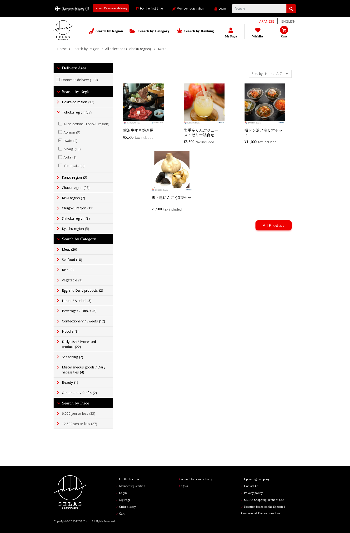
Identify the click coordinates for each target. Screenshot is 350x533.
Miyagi (72, 149)
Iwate (70, 140)
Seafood (72, 259)
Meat (69, 249)
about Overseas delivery (111, 8)
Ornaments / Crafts (79, 392)
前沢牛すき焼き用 (138, 130)
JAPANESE (266, 21)
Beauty (70, 382)
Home (62, 49)
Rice (68, 270)
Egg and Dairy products (82, 290)
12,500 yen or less (79, 423)
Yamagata (74, 165)
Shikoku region (76, 218)
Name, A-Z (273, 73)
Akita (70, 157)
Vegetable (72, 280)
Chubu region (76, 187)
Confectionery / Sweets (83, 321)
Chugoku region (77, 208)
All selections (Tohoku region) (128, 49)
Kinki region (73, 198)
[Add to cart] (144, 120)
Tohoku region (77, 112)
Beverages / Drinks (79, 311)
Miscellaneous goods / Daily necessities (83, 369)
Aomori (72, 132)
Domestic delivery (79, 80)
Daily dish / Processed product (79, 344)
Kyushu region (75, 228)
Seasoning (72, 357)
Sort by (257, 73)
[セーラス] (63, 33)
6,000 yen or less (78, 413)
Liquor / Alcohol (76, 300)
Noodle (70, 331)
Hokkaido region (78, 102)
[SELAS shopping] (70, 491)
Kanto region (74, 177)
